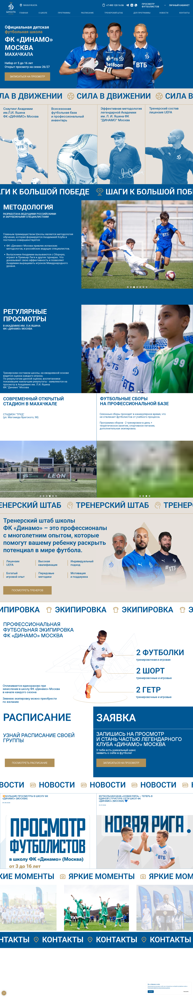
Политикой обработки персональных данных (159, 987)
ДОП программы (141, 13)
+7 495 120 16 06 (115, 5)
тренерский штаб (113, 13)
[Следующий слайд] (189, 831)
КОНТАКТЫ (184, 13)
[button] (27, 76)
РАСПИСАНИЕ (87, 13)
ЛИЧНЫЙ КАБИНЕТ (179, 5)
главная (23, 13)
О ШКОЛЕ (43, 13)
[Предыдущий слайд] (3, 908)
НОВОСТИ (163, 13)
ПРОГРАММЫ (64, 13)
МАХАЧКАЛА (30, 5)
